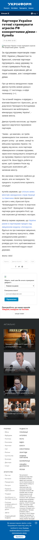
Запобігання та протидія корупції (11, 498)
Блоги (22, 446)
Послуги (6, 8)
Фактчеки (8, 445)
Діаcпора (8, 462)
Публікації (24, 432)
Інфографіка (25, 449)
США (32, 261)
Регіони (7, 452)
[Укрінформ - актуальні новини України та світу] (19, 4)
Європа (6, 261)
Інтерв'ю (23, 435)
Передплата (9, 482)
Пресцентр (23, 8)
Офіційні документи (24, 465)
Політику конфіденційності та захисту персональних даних (19, 530)
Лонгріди (23, 452)
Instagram (14, 309)
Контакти (8, 478)
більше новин (19, 313)
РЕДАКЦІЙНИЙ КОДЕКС (10, 517)
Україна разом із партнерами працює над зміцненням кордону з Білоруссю (19, 223)
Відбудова (8, 435)
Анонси (30, 8)
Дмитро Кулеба (16, 261)
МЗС (26, 261)
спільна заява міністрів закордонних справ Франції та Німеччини (18, 195)
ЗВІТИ (7, 513)
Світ (6, 449)
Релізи (22, 469)
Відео (22, 442)
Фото (22, 439)
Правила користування (10, 489)
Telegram (6, 309)
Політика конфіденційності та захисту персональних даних (11, 505)
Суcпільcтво (9, 456)
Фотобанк (14, 8)
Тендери (8, 494)
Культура (8, 459)
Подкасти (24, 429)
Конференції (25, 461)
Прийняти (19, 537)
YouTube (25, 309)
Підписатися (11, 299)
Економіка (8, 442)
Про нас (8, 475)
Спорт (7, 466)
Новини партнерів (24, 456)
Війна (7, 432)
